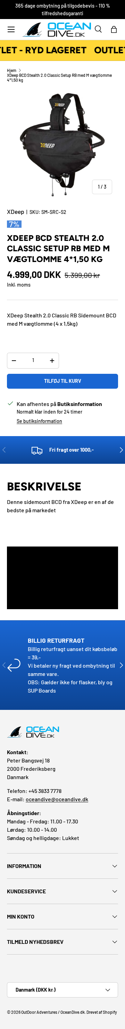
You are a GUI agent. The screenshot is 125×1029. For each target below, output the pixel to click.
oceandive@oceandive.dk (57, 799)
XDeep (15, 211)
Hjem (11, 70)
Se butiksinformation (39, 421)
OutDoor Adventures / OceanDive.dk (53, 1012)
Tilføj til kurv (62, 381)
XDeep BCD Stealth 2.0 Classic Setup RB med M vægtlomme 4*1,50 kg (59, 77)
